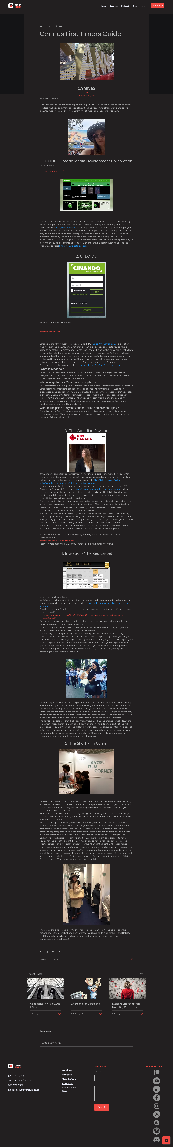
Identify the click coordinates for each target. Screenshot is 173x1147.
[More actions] (131, 26)
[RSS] (156, 1114)
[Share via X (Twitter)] (47, 951)
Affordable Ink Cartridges (85, 1003)
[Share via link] (59, 951)
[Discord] (156, 1139)
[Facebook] (156, 1097)
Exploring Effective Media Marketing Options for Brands (126, 1005)
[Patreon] (156, 1072)
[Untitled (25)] (156, 1131)
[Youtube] (156, 1080)
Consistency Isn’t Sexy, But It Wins (45, 1005)
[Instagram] (156, 1106)
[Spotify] (156, 1122)
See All (143, 973)
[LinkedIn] (156, 1089)
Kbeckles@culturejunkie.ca (23, 1089)
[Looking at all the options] (127, 988)
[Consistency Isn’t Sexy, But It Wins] (45, 988)
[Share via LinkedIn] (53, 951)
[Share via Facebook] (41, 951)
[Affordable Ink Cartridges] (86, 988)
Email (97, 1071)
